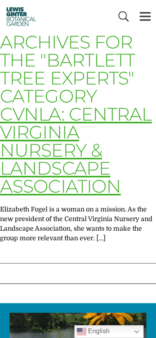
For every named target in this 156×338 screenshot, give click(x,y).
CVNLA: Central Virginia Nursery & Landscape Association (76, 150)
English (98, 331)
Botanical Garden (19, 16)
